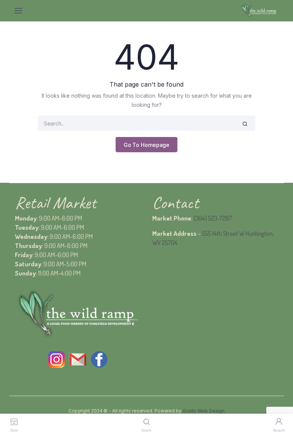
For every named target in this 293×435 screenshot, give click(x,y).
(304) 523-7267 (212, 218)
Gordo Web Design (204, 411)
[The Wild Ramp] (259, 10)
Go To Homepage (147, 145)
